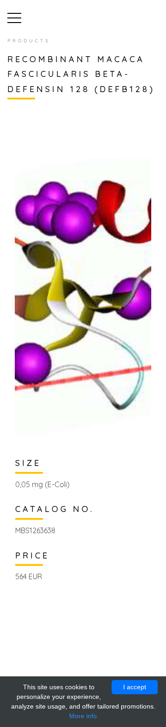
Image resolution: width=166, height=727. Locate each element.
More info (83, 716)
